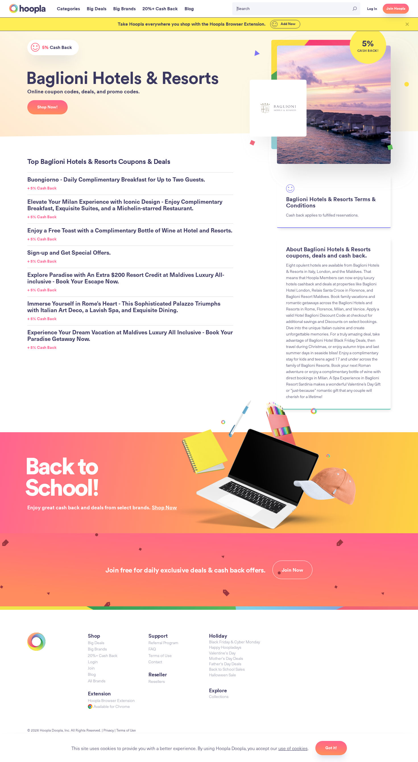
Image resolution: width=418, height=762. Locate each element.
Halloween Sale (222, 674)
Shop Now (164, 507)
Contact (155, 662)
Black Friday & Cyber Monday (234, 641)
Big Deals (96, 643)
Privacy (109, 730)
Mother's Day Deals (226, 658)
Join (91, 668)
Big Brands (97, 649)
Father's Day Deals (225, 663)
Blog (92, 674)
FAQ (152, 649)
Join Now (292, 570)
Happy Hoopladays (225, 647)
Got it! (331, 748)
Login (93, 662)
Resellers (156, 681)
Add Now (287, 23)
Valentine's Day (222, 653)
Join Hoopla (395, 8)
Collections (219, 696)
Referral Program (163, 643)
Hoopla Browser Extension (111, 700)
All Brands (96, 681)
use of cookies (293, 748)
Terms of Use (160, 655)
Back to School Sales (227, 669)
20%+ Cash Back (102, 655)
